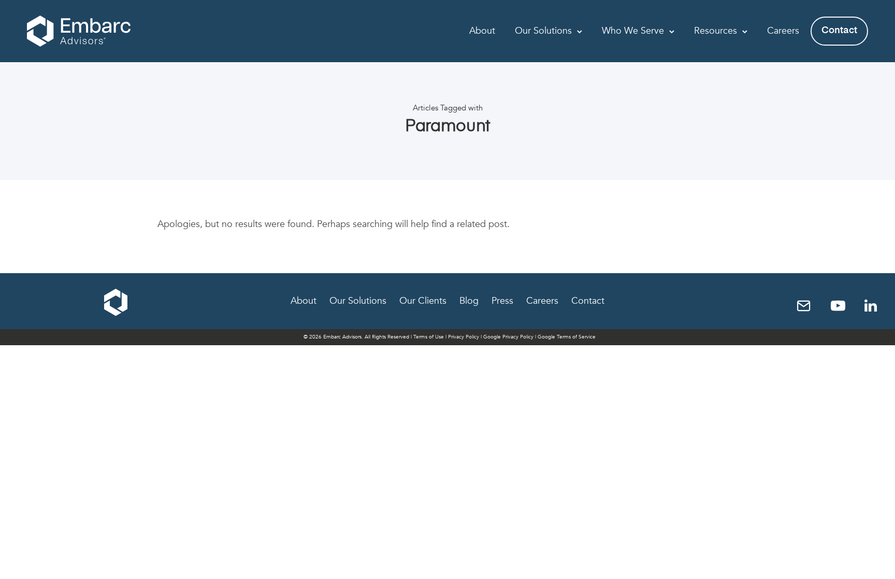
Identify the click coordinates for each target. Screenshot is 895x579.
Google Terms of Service (567, 337)
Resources (715, 30)
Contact (839, 30)
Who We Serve (633, 30)
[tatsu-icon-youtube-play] (842, 305)
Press (502, 300)
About (482, 30)
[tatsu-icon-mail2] (808, 305)
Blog (469, 300)
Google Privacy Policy (508, 337)
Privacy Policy (463, 337)
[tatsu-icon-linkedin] (870, 305)
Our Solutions (543, 30)
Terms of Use (428, 337)
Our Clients (422, 300)
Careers (783, 30)
